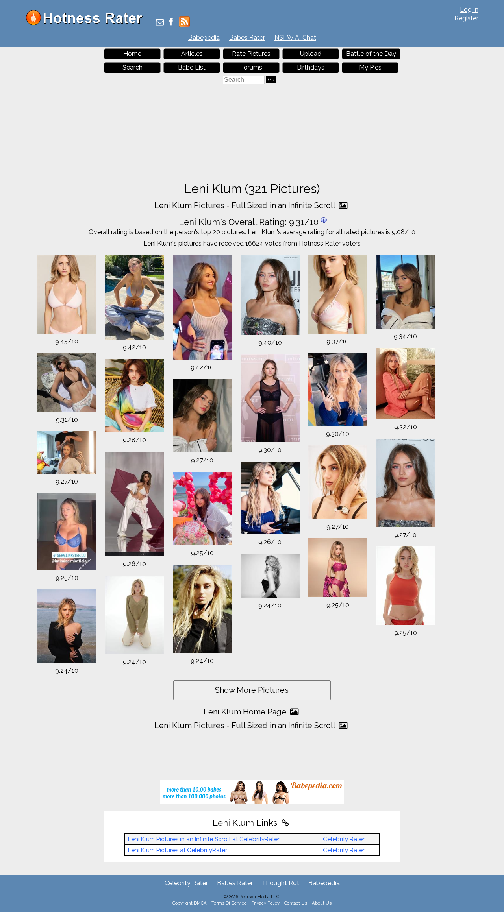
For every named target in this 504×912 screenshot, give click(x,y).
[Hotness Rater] (87, 23)
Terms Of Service (228, 903)
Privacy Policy (265, 903)
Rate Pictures (251, 53)
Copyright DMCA (189, 903)
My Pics (370, 67)
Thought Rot (280, 883)
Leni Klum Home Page (246, 711)
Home (132, 53)
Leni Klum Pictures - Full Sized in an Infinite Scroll (245, 205)
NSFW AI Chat (295, 37)
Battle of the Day (371, 53)
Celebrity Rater (344, 839)
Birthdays (310, 67)
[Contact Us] (160, 22)
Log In (469, 9)
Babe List (192, 67)
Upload (310, 53)
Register (466, 18)
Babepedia (204, 37)
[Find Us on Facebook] (171, 22)
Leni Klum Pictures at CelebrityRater (177, 850)
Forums (251, 67)
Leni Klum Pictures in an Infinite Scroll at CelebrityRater (204, 839)
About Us (322, 903)
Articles (192, 53)
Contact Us (295, 903)
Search (132, 67)
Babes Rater (247, 37)
